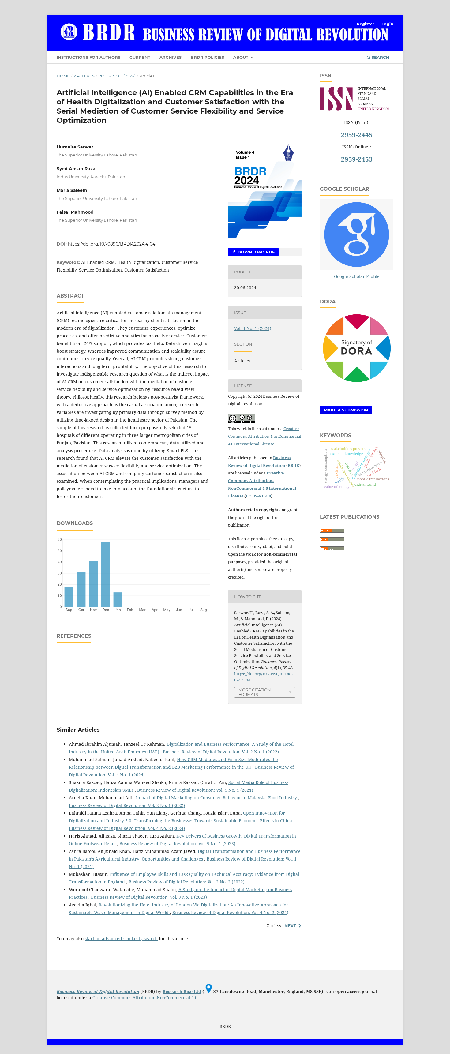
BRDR (293, 465)
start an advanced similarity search (121, 938)
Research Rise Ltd (182, 991)
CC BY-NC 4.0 (258, 496)
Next (290, 925)
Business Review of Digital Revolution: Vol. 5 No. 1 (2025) (177, 843)
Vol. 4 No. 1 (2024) (117, 75)
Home (63, 75)
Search (379, 57)
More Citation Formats (254, 692)
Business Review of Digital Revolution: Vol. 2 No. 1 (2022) (221, 752)
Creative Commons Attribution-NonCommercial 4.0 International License (264, 436)
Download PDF (255, 251)
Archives (170, 57)
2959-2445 (357, 134)
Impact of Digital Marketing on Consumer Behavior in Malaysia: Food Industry (217, 798)
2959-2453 (357, 159)
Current (139, 57)
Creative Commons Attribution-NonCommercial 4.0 (144, 997)
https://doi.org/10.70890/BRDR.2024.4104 (111, 244)
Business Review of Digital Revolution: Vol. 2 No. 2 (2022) (187, 882)
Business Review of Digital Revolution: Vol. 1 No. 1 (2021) (195, 790)
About (241, 57)
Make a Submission (346, 409)
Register (365, 23)
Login (387, 23)
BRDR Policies (207, 57)
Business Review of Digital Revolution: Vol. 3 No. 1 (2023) (149, 897)
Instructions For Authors (88, 57)
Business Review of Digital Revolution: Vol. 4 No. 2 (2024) (127, 828)
